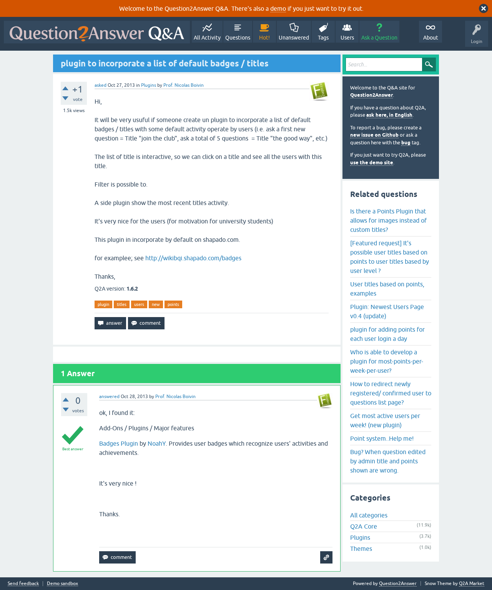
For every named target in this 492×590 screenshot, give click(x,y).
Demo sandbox (62, 583)
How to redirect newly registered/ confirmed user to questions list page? (390, 393)
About (430, 38)
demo (278, 8)
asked (100, 85)
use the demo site (371, 162)
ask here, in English (389, 115)
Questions (237, 38)
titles (121, 304)
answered (109, 396)
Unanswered (294, 38)
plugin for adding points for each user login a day (387, 334)
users (139, 304)
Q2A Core (363, 526)
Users (347, 38)
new (156, 304)
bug (406, 142)
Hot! (264, 38)
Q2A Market (471, 583)
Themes (361, 548)
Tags (323, 38)
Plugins (148, 85)
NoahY (157, 443)
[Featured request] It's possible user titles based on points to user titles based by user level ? (389, 257)
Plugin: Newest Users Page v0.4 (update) (387, 311)
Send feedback (23, 583)
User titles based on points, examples (387, 289)
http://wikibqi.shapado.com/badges (193, 258)
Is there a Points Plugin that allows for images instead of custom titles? (388, 220)
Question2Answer (371, 95)
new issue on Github (374, 135)
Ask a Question (379, 38)
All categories (368, 515)
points (173, 304)
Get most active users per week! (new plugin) (385, 420)
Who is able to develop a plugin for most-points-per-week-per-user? (386, 361)
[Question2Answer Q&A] (97, 32)
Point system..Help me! (382, 438)
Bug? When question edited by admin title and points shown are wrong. (388, 461)
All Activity (207, 38)
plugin (103, 304)
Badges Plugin (118, 443)
